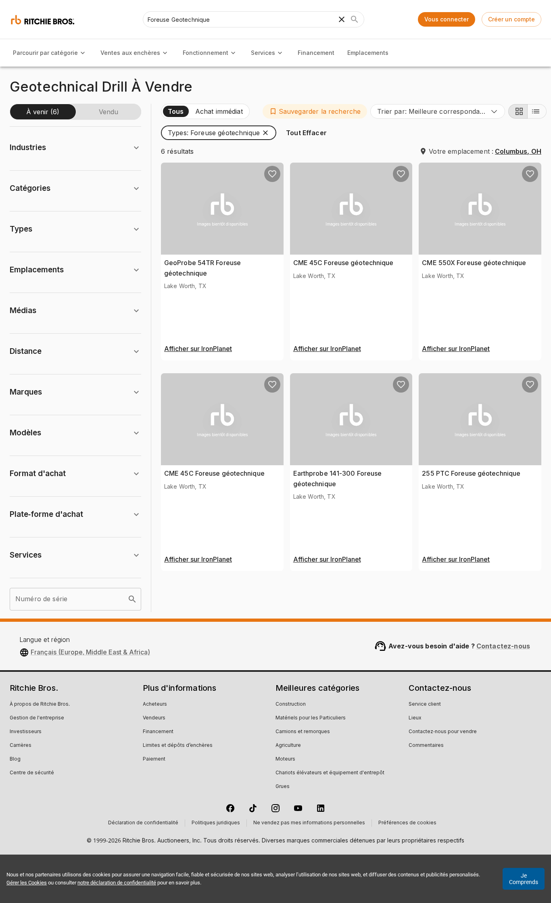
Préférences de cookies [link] (407, 823)
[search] (132, 599)
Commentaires (426, 745)
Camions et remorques (303, 732)
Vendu (108, 112)
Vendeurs (154, 718)
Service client (425, 704)
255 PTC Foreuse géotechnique (471, 473)
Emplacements (367, 52)
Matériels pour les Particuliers (311, 718)
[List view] (537, 111)
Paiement (154, 759)
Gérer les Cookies (26, 883)
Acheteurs (155, 704)
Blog (15, 759)
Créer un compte (511, 19)
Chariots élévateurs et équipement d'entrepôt (330, 773)
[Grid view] (518, 111)
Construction (291, 704)
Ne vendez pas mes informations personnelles (309, 823)
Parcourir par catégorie (45, 52)
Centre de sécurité (32, 773)
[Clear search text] (341, 19)
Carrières (20, 745)
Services (263, 52)
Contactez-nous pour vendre (443, 732)
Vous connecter (446, 19)
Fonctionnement (205, 52)
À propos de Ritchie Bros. (40, 704)
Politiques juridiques (216, 823)
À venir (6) (42, 112)
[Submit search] (354, 19)
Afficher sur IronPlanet (198, 349)
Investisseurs (26, 732)
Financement (316, 52)
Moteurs (285, 759)
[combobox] (437, 111)
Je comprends (523, 878)
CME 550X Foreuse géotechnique (474, 263)
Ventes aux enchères (130, 52)
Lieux (415, 718)
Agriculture (288, 745)
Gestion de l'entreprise (37, 718)
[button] (315, 111)
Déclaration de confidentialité (143, 823)
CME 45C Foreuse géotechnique (343, 263)
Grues (283, 786)
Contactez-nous (503, 646)
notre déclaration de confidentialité (116, 883)
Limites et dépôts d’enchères (178, 745)
